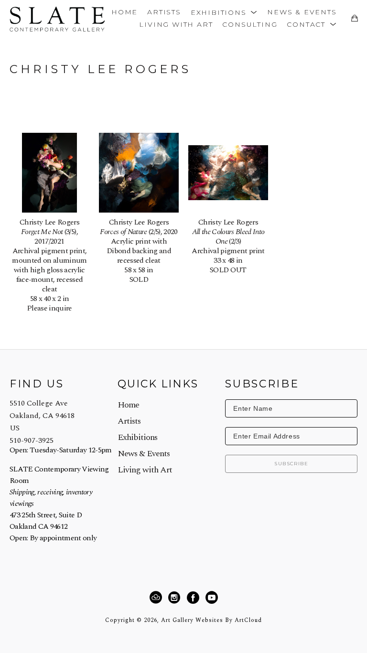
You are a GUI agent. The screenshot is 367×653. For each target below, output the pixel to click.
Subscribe (291, 463)
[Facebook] (194, 597)
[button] (224, 12)
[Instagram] (175, 597)
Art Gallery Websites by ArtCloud (211, 620)
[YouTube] (211, 597)
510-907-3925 (32, 440)
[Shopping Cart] (354, 18)
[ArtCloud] (157, 597)
